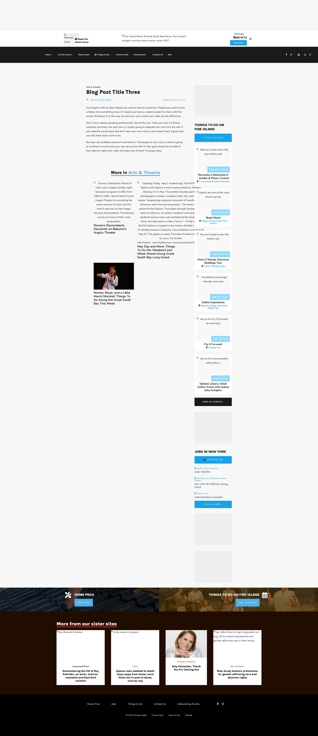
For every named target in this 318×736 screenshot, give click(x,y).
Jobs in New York (210, 452)
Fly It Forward (213, 345)
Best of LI (240, 37)
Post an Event (214, 137)
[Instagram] (291, 54)
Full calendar (248, 602)
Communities (139, 54)
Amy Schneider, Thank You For (186, 668)
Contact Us (158, 54)
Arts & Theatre (93, 87)
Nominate (238, 42)
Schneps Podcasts (186, 661)
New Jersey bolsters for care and (237, 674)
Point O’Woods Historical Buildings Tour (213, 262)
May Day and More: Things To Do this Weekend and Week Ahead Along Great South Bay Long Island (156, 252)
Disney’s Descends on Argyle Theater (110, 229)
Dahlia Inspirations (214, 305)
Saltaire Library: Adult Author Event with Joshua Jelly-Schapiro (213, 387)
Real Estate (84, 54)
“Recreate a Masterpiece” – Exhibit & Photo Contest (213, 178)
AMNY (135, 666)
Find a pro (83, 602)
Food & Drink (122, 54)
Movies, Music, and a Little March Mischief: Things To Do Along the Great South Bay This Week (112, 298)
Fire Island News (102, 99)
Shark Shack (214, 220)
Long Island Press (80, 666)
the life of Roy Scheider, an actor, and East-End (80, 675)
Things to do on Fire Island (209, 127)
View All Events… (213, 401)
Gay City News (237, 666)
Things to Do (103, 54)
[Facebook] (287, 54)
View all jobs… (213, 504)
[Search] (305, 55)
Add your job (215, 459)
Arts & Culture (65, 54)
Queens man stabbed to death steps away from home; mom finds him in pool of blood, (135, 675)
